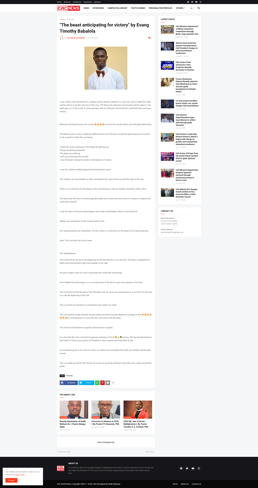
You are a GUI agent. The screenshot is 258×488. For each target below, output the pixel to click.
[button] (192, 8)
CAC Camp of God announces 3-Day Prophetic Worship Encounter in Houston (185, 66)
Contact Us (77, 2)
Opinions (97, 2)
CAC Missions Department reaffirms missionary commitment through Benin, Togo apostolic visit (187, 30)
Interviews (98, 8)
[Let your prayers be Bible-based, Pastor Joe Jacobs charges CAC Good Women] (167, 104)
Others (179, 8)
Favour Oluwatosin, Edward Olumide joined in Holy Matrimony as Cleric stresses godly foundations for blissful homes (187, 85)
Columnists (87, 2)
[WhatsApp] (97, 383)
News (86, 8)
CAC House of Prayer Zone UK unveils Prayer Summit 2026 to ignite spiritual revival (187, 157)
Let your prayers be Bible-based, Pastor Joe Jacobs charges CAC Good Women (187, 103)
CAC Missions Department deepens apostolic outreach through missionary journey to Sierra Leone (187, 175)
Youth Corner (138, 8)
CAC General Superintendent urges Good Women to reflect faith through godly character (185, 120)
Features (70, 19)
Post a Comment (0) (105, 442)
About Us (67, 2)
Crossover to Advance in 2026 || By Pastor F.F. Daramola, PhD (105, 422)
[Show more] (113, 383)
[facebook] (188, 2)
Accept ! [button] (11, 480)
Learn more (19, 474)
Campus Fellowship (117, 8)
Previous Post (64, 452)
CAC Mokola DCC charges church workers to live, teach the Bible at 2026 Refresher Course (186, 193)
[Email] (107, 383)
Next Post (149, 452)
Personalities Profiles (160, 8)
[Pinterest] (102, 383)
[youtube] (196, 2)
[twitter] (192, 2)
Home (59, 2)
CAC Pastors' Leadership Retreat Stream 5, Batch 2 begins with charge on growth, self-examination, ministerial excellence (187, 139)
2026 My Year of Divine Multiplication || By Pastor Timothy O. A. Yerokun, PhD (135, 424)
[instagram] (200, 2)
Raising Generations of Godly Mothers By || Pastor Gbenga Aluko (73, 424)
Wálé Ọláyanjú (114, 484)
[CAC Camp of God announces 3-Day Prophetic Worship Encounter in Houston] (167, 65)
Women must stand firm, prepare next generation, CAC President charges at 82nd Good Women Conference (187, 48)
